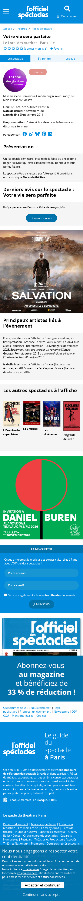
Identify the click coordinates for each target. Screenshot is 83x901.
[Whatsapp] (31, 134)
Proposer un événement (35, 711)
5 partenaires (31, 869)
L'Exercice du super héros (11, 432)
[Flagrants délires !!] (71, 416)
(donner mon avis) (35, 48)
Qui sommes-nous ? (15, 708)
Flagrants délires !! (69, 437)
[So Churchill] (31, 413)
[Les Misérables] (51, 413)
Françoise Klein (13, 338)
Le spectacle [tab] (15, 59)
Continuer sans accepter (42, 894)
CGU (6, 716)
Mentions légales (22, 716)
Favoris (58, 48)
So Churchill (31, 429)
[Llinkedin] (50, 134)
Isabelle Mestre (13, 364)
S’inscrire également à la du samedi (41, 595)
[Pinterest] (44, 134)
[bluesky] (37, 134)
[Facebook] (25, 134)
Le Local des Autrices (24, 107)
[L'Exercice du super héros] (11, 413)
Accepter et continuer (42, 885)
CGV (74, 711)
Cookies (41, 716)
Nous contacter (40, 708)
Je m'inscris (41, 604)
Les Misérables (50, 432)
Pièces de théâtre (34, 177)
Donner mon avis (41, 218)
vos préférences (27, 873)
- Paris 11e (29, 42)
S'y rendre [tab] (44, 59)
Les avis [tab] (70, 59)
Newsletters (61, 711)
